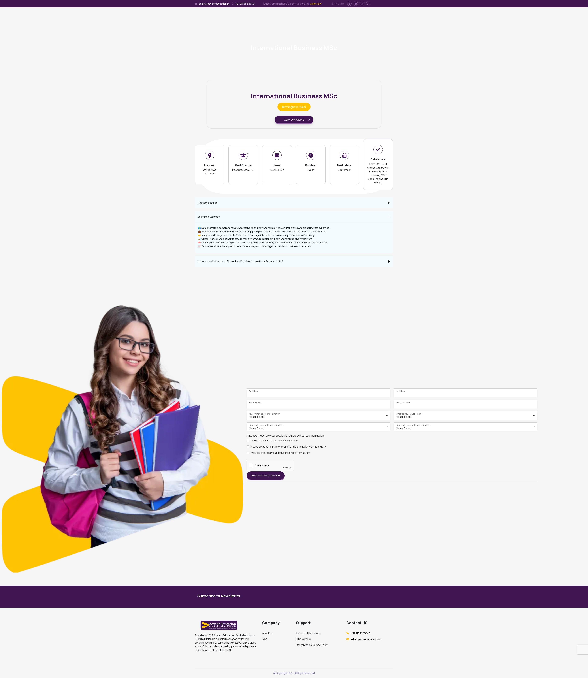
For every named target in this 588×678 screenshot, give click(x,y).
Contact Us (334, 14)
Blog (264, 639)
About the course (208, 202)
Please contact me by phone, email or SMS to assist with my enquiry (288, 446)
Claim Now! (316, 3)
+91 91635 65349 (244, 3)
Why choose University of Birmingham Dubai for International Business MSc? (240, 261)
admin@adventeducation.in (214, 3)
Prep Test (320, 14)
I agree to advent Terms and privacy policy (274, 440)
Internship (306, 14)
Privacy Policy (303, 639)
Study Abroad (269, 14)
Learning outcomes (209, 216)
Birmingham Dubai (294, 107)
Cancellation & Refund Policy (312, 645)
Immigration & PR (289, 14)
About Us (267, 633)
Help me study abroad (265, 475)
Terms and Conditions (308, 633)
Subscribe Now (362, 596)
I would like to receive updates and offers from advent (280, 452)
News (347, 14)
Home (256, 14)
